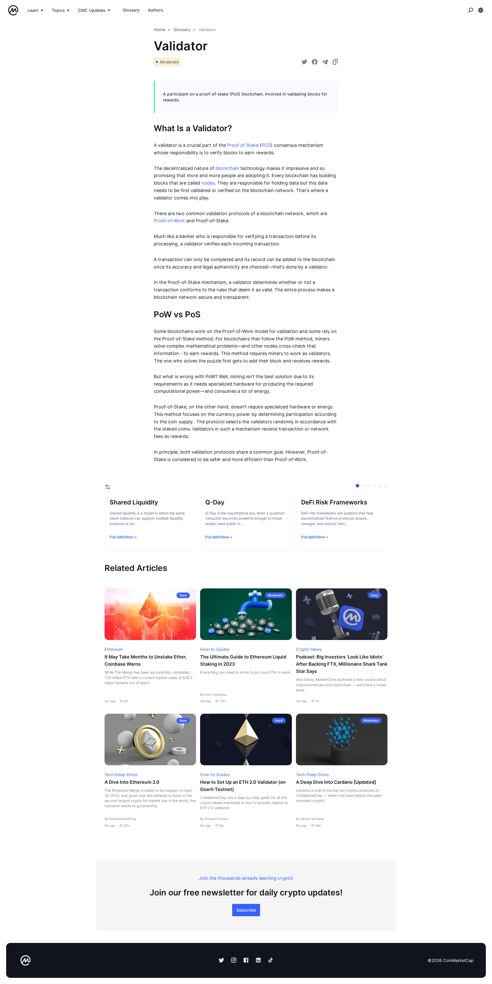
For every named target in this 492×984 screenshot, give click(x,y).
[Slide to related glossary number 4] (380, 486)
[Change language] (481, 10)
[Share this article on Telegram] (325, 62)
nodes (208, 183)
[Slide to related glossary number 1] (363, 486)
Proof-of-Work (169, 220)
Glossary (181, 29)
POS (266, 145)
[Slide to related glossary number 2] (369, 486)
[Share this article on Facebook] (315, 62)
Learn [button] (33, 10)
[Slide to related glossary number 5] (385, 486)
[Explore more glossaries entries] (108, 487)
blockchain (227, 168)
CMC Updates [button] (91, 10)
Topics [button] (58, 10)
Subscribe (246, 910)
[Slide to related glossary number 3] (374, 486)
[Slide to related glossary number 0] (357, 486)
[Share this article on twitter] (304, 62)
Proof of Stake (243, 145)
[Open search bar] (470, 10)
